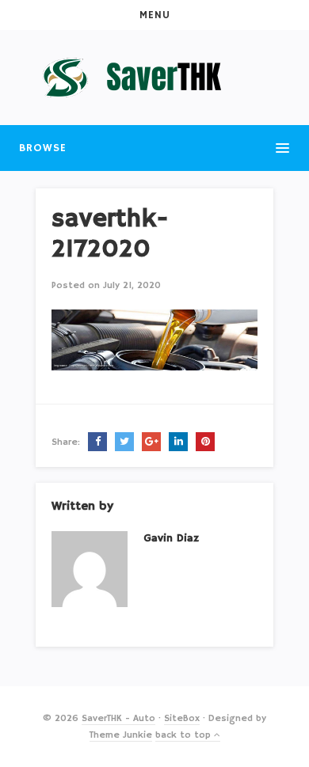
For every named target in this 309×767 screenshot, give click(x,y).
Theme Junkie (121, 735)
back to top (184, 735)
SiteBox (182, 718)
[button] (154, 15)
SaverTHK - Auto (118, 718)
